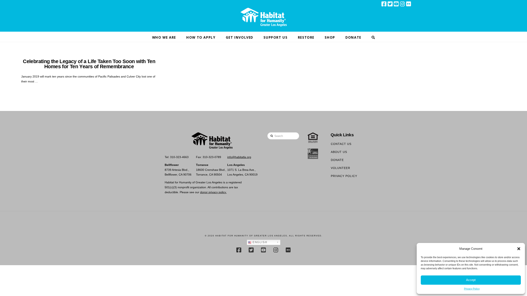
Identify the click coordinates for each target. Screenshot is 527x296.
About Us (339, 152)
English (259, 242)
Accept (471, 280)
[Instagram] (402, 4)
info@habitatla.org (239, 157)
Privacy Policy (472, 288)
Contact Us (341, 144)
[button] (519, 249)
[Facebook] (383, 4)
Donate (337, 160)
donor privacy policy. (213, 192)
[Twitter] (390, 4)
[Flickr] (408, 4)
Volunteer (340, 168)
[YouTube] (396, 4)
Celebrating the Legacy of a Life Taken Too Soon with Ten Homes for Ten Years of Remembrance (89, 64)
